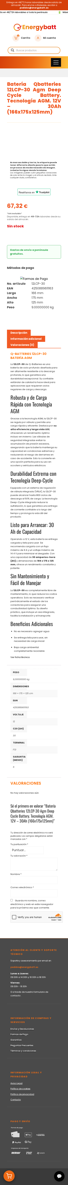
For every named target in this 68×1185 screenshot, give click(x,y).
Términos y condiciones (23, 1050)
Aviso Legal (16, 1083)
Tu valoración (18, 855)
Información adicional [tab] (26, 339)
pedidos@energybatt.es (24, 967)
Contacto (15, 1099)
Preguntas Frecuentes (21, 1045)
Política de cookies (20, 1088)
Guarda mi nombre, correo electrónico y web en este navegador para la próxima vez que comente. (31, 904)
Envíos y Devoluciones (22, 1028)
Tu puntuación (19, 844)
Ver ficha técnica (20, 657)
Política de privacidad (22, 1094)
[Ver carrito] (9, 1176)
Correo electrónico (22, 887)
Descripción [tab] (18, 333)
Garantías (16, 1039)
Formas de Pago (19, 1034)
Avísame (17, 236)
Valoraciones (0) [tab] (22, 345)
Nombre (15, 874)
